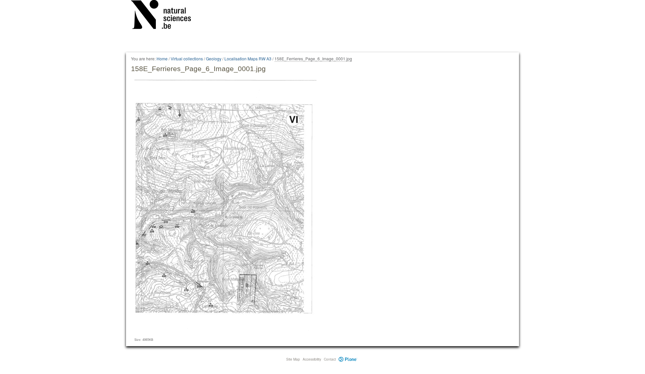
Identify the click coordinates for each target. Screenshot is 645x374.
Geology (213, 58)
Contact (330, 359)
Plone (347, 359)
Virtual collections (187, 58)
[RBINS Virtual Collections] (165, 16)
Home (162, 58)
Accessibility (312, 359)
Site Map (293, 359)
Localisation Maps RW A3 (247, 58)
